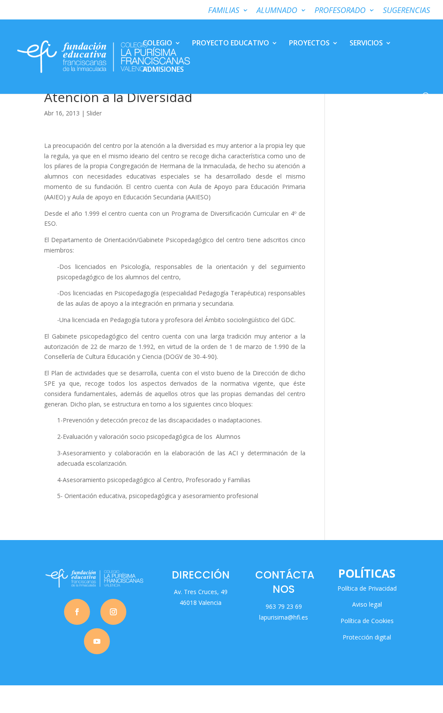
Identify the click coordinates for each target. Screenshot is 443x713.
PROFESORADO (340, 10)
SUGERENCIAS (406, 10)
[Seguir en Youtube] (97, 641)
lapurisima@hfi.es (283, 617)
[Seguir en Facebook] (77, 612)
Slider (94, 113)
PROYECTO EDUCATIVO (230, 44)
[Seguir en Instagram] (113, 612)
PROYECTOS (309, 44)
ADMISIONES (163, 70)
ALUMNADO (277, 10)
